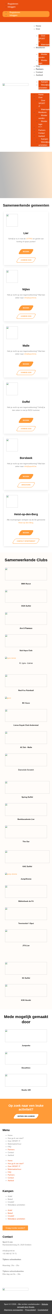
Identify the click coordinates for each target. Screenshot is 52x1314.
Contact (39, 72)
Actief (10, 1196)
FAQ (38, 66)
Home (38, 26)
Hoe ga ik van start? (16, 1138)
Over (38, 29)
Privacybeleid (30, 1310)
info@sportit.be (9, 1251)
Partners (39, 69)
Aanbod (39, 75)
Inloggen (12, 7)
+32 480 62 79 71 (10, 1254)
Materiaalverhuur (14, 1144)
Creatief (11, 1202)
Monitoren (40, 47)
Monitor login (42, 61)
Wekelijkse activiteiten (44, 86)
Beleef (10, 1199)
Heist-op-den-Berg (25, 523)
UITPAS (29, 239)
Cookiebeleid (43, 1310)
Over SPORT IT (41, 39)
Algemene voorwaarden (13, 1310)
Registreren (13, 4)
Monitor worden (42, 55)
